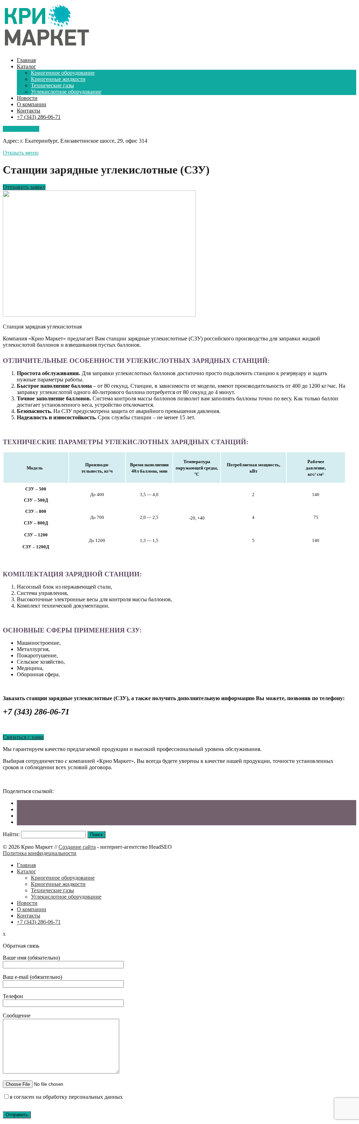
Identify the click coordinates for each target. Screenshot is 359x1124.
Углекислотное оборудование (66, 92)
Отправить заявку (24, 187)
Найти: (11, 834)
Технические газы (52, 85)
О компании (31, 104)
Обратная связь (21, 129)
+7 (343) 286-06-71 (39, 117)
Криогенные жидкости (58, 79)
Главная (26, 60)
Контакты (28, 111)
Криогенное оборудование (63, 73)
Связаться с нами (23, 737)
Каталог (26, 66)
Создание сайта (77, 847)
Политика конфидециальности (39, 853)
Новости (27, 98)
